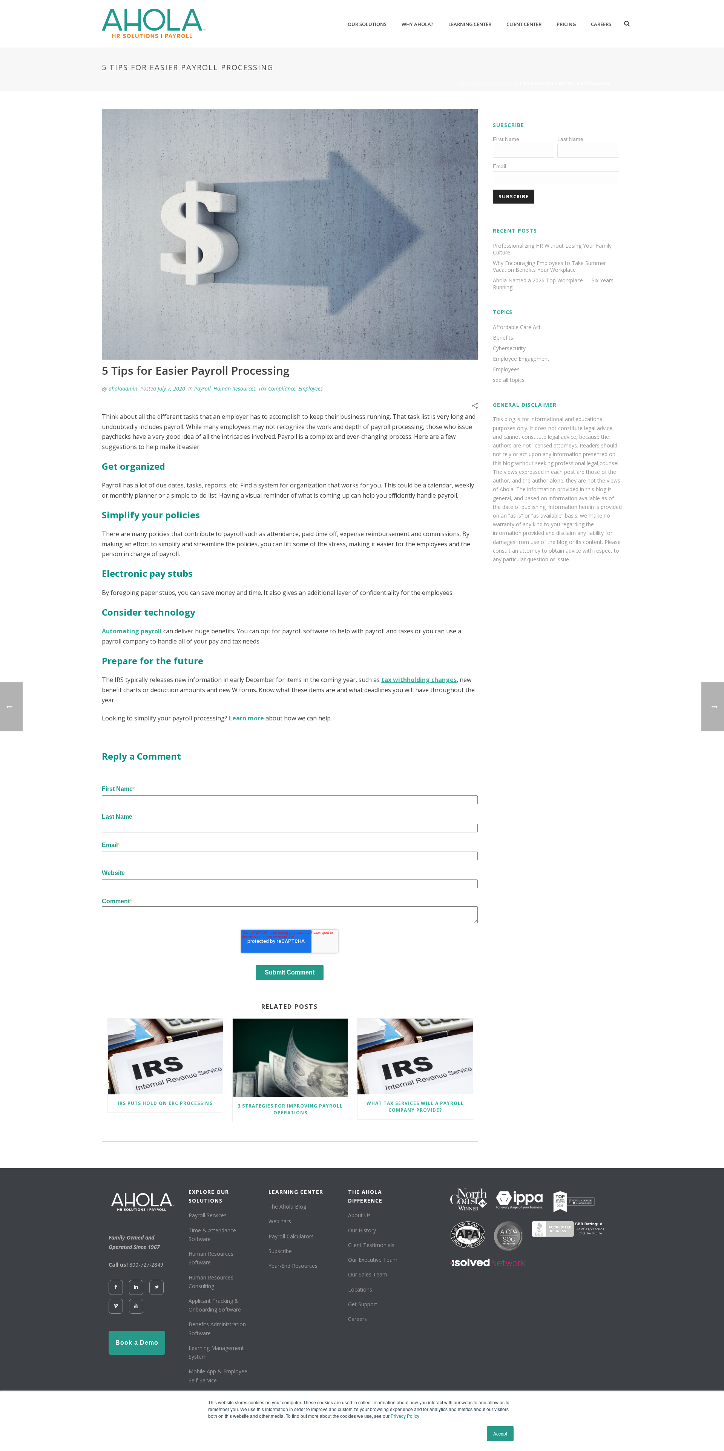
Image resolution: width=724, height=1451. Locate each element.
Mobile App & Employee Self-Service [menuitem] (218, 1376)
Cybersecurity (509, 348)
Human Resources (234, 388)
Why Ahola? (417, 24)
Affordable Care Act (517, 327)
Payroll (202, 388)
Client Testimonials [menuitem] (371, 1245)
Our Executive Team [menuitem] (372, 1259)
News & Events (491, 83)
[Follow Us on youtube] (136, 1306)
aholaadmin (123, 388)
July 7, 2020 (171, 388)
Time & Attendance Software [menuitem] (212, 1235)
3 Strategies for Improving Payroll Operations (290, 1109)
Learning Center (469, 24)
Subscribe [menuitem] (280, 1251)
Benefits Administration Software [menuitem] (217, 1328)
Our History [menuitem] (362, 1230)
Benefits (503, 337)
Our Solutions (367, 24)
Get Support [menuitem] (362, 1304)
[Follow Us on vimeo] (116, 1306)
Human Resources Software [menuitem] (211, 1258)
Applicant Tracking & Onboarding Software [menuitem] (215, 1305)
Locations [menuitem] (360, 1289)
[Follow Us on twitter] (156, 1287)
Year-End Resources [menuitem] (293, 1265)
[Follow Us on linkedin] (136, 1287)
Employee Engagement (521, 358)
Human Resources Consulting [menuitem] (211, 1282)
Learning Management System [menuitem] (216, 1352)
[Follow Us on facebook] (116, 1287)
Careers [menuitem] (357, 1318)
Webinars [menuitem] (279, 1221)
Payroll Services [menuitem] (208, 1215)
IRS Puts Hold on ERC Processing (165, 1103)
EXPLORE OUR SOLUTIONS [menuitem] (209, 1196)
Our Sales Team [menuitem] (367, 1274)
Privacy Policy (405, 1416)
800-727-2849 (146, 1264)
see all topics (509, 380)
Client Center (523, 24)
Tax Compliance (277, 388)
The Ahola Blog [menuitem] (287, 1206)
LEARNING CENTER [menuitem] (295, 1191)
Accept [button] (500, 1433)
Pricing (566, 24)
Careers (601, 24)
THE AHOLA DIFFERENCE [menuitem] (365, 1196)
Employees (310, 388)
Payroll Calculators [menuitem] (291, 1236)
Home (460, 83)
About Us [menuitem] (359, 1215)
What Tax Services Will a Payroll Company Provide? (415, 1106)
